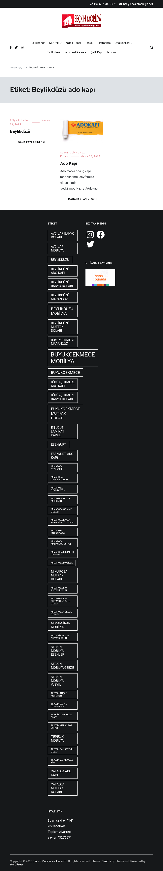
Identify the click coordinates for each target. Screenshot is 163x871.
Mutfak (54, 42)
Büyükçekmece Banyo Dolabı (63, 397)
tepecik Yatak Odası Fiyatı (62, 761)
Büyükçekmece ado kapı (63, 384)
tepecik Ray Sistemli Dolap (62, 750)
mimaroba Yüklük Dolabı (61, 613)
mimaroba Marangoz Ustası (61, 542)
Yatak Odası (73, 42)
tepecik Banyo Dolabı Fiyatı (59, 705)
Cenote (106, 861)
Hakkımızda (38, 42)
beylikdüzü (60, 260)
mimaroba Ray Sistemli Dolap (59, 589)
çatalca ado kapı (61, 773)
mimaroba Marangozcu (58, 532)
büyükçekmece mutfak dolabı (65, 413)
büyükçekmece (65, 372)
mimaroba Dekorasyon (58, 489)
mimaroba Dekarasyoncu (59, 478)
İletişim (111, 52)
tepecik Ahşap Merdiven (59, 694)
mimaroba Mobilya (62, 563)
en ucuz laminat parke (57, 431)
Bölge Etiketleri (20, 120)
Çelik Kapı (97, 52)
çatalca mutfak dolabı (57, 788)
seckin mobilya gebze (62, 666)
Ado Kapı (68, 163)
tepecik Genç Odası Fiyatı (61, 716)
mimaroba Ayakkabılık (57, 467)
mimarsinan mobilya (60, 625)
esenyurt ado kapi (62, 456)
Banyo (89, 42)
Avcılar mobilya (57, 248)
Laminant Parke (74, 52)
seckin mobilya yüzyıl (57, 680)
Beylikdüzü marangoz (60, 297)
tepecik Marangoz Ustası (61, 726)
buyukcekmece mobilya (73, 358)
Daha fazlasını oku (32, 142)
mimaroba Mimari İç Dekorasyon (62, 553)
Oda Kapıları (122, 42)
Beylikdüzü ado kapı (60, 271)
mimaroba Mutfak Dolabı (59, 575)
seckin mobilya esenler (57, 650)
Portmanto (104, 42)
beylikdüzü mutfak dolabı (60, 326)
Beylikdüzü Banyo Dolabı (62, 284)
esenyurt (58, 444)
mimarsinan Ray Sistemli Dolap (60, 637)
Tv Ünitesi (53, 52)
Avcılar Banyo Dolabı (62, 235)
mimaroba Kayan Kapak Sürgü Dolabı (62, 521)
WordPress (17, 864)
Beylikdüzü (20, 131)
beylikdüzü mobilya (62, 311)
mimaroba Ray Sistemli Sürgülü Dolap (60, 601)
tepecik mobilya (57, 738)
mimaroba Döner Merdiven (61, 499)
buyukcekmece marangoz (63, 342)
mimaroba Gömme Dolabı (61, 510)
